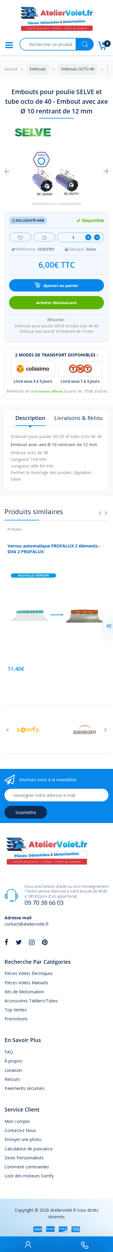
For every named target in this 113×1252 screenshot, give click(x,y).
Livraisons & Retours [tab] (81, 417)
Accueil (11, 69)
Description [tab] (30, 417)
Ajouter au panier (60, 285)
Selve (91, 249)
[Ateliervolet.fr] (56, 20)
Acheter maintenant (56, 302)
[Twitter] (19, 942)
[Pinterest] (45, 942)
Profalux (15, 529)
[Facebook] (6, 942)
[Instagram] (32, 942)
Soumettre (25, 812)
